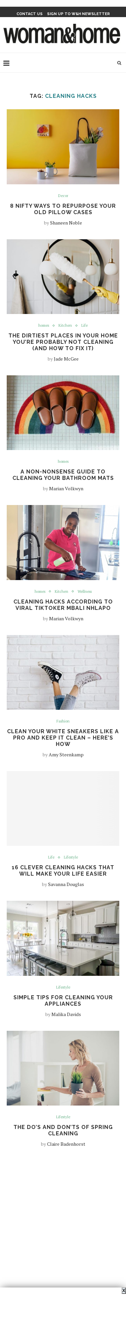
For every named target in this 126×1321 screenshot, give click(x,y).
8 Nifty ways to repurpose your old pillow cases (63, 209)
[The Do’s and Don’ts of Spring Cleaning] (63, 1068)
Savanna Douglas (66, 884)
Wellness (85, 591)
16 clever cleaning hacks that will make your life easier (63, 870)
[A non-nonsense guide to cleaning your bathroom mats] (63, 412)
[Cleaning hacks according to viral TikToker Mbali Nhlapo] (63, 542)
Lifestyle (71, 857)
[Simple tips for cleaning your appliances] (63, 938)
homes (43, 325)
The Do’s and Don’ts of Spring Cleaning (63, 1130)
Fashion (63, 721)
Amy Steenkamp (66, 754)
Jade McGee (66, 359)
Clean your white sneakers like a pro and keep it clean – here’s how (63, 737)
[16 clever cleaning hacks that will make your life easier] (63, 808)
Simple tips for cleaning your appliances (63, 1000)
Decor (63, 196)
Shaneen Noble (66, 222)
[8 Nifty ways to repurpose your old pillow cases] (63, 146)
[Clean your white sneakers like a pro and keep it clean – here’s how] (63, 672)
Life (84, 325)
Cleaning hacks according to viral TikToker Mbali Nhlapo (63, 605)
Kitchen (65, 325)
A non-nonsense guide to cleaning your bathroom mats (63, 474)
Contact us (29, 14)
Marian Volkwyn (66, 488)
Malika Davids (66, 1014)
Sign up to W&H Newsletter (78, 14)
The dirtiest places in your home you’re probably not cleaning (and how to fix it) (63, 342)
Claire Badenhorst (66, 1144)
